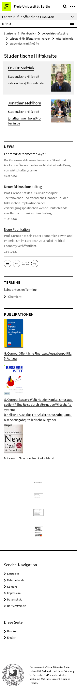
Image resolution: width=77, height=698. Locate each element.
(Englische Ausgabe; (17, 414)
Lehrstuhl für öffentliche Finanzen (29, 38)
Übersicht (15, 296)
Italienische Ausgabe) (41, 420)
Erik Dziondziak (21, 68)
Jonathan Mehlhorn (24, 103)
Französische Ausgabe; (47, 414)
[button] (7, 264)
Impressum (14, 593)
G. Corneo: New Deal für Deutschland (29, 458)
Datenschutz (14, 599)
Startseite (10, 33)
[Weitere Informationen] (61, 77)
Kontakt (12, 586)
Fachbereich (28, 33)
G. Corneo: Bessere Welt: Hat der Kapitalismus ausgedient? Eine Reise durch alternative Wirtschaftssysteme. (38, 404)
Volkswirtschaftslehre (55, 33)
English (11, 637)
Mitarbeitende (64, 38)
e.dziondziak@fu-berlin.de (26, 83)
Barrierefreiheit (16, 606)
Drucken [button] (12, 631)
